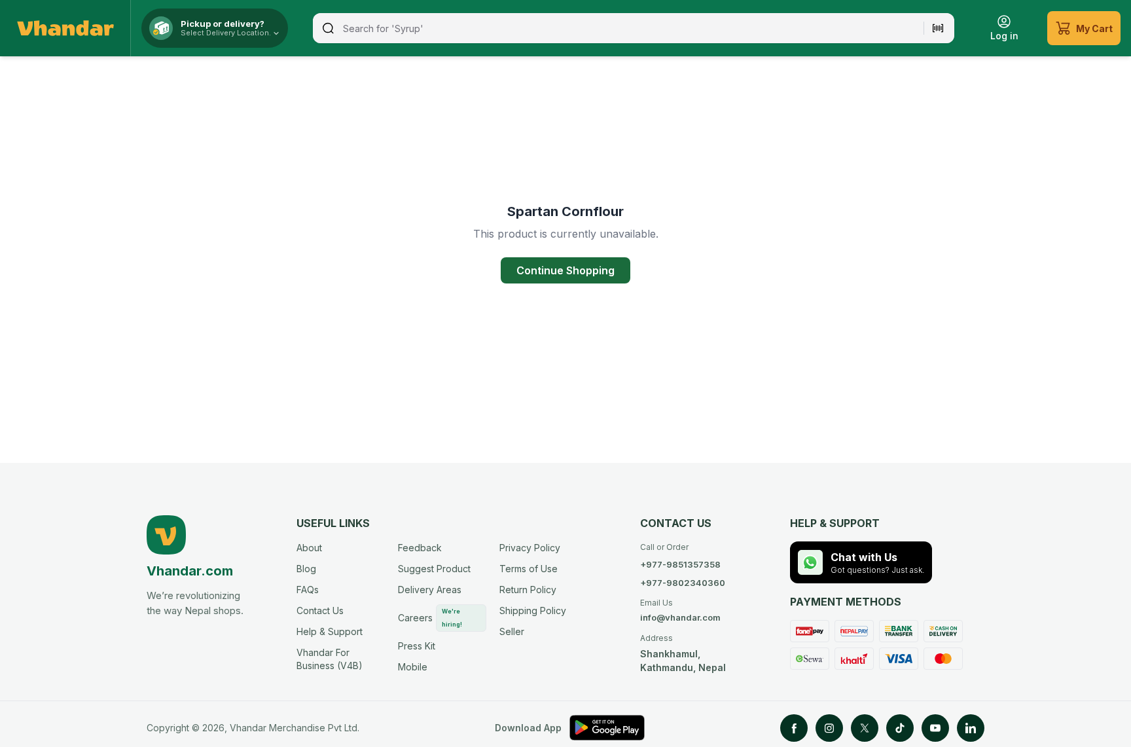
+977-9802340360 (682, 582)
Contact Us (320, 610)
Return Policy (527, 589)
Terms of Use (528, 568)
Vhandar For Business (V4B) (329, 659)
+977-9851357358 (680, 564)
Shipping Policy (532, 610)
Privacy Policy (529, 547)
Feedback (420, 547)
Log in (1004, 35)
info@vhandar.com (680, 610)
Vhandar (248, 727)
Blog (306, 568)
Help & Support (329, 631)
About (309, 547)
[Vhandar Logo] (65, 28)
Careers (430, 618)
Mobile (412, 666)
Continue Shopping (565, 270)
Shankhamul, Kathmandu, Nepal (683, 653)
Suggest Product (434, 568)
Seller (511, 631)
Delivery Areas (429, 589)
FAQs (307, 589)
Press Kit (416, 645)
